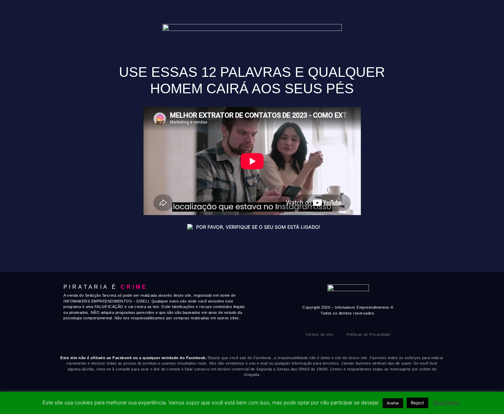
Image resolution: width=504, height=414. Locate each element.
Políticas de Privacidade (369, 334)
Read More (446, 402)
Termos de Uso (319, 334)
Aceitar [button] (393, 403)
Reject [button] (417, 402)
